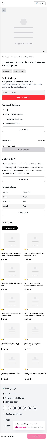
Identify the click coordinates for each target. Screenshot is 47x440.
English (41, 3)
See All (39, 140)
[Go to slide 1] (43, 51)
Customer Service (13, 414)
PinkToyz (5, 57)
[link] (26, 57)
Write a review (23, 149)
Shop (7, 420)
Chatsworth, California (14, 398)
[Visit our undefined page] (5, 408)
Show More (23, 129)
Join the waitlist (23, 97)
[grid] (23, 199)
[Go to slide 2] (44, 51)
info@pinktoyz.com (13, 394)
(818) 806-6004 (11, 402)
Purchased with (10, 228)
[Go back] (2, 3)
